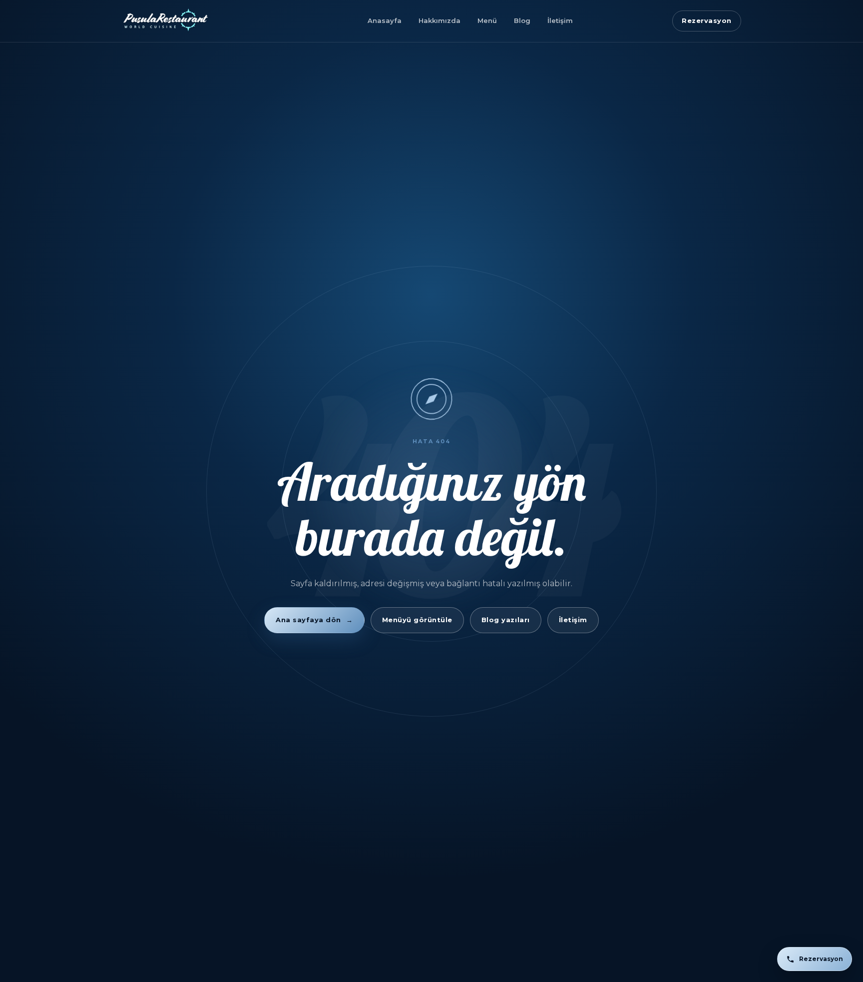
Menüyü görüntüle (417, 620)
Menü (487, 20)
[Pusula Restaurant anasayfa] (195, 20)
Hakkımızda (439, 20)
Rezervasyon (707, 20)
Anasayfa (385, 20)
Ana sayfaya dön (314, 620)
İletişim (560, 20)
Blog (522, 20)
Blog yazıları (505, 620)
